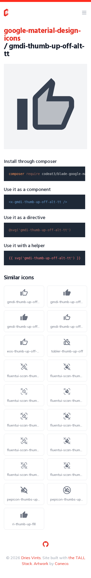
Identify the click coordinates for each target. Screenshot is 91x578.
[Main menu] (84, 12)
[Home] (6, 12)
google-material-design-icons (42, 35)
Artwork (41, 563)
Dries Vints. (31, 557)
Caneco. (62, 563)
